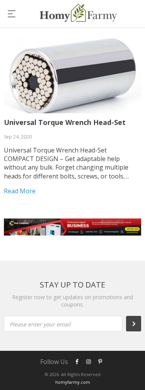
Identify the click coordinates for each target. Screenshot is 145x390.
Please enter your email (40, 324)
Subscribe (138, 324)
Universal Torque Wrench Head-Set (65, 122)
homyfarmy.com (72, 382)
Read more (20, 191)
